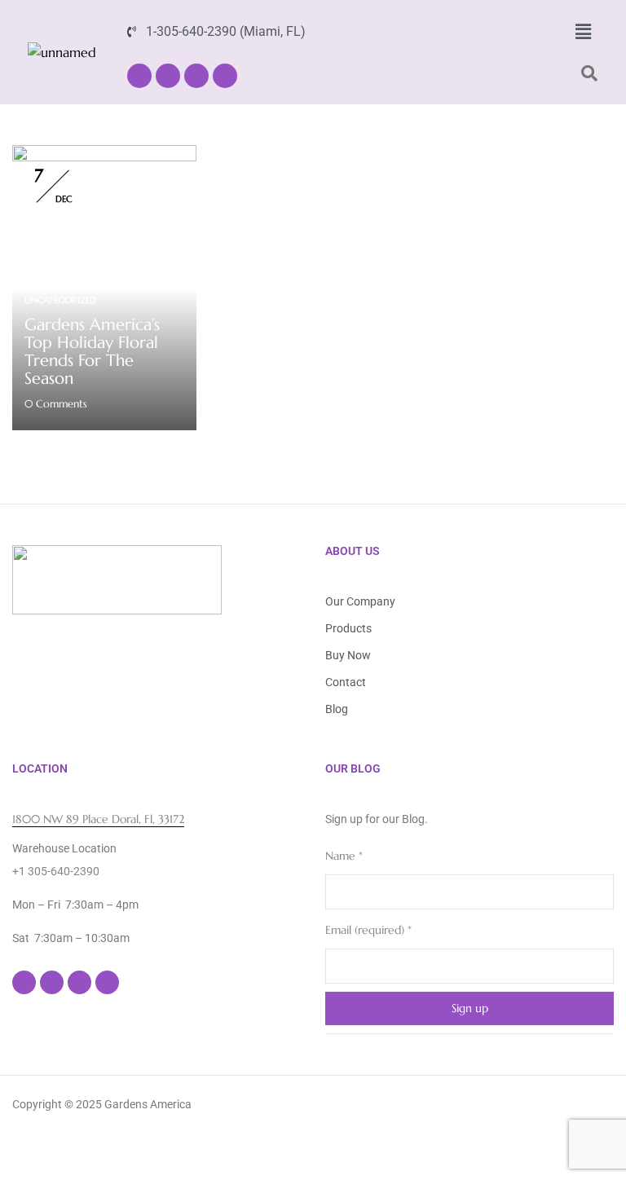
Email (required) (368, 929)
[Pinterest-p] (225, 76)
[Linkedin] (196, 76)
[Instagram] (168, 76)
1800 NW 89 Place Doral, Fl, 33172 (98, 819)
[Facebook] (139, 76)
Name (344, 855)
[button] (583, 31)
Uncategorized (60, 300)
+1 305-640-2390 (55, 871)
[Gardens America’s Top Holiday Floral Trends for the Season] (104, 155)
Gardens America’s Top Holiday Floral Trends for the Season (92, 352)
